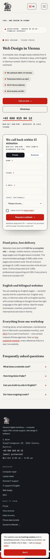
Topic (15, 198)
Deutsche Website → (11, 525)
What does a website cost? (25, 366)
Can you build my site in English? (25, 385)
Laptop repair (8, 476)
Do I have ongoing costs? (25, 394)
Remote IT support (10, 481)
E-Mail (10, 185)
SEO (5, 334)
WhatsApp (25, 109)
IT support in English (11, 486)
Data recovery (9, 515)
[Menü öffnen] (44, 6)
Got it (25, 552)
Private (15, 155)
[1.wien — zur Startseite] (7, 6)
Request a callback (25, 217)
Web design (7, 490)
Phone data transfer (11, 520)
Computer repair (10, 472)
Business (35, 155)
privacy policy (29, 210)
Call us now (25, 100)
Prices (5, 506)
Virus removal (8, 511)
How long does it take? (25, 376)
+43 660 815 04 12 (17, 118)
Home (5, 20)
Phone (10, 173)
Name (9, 160)
